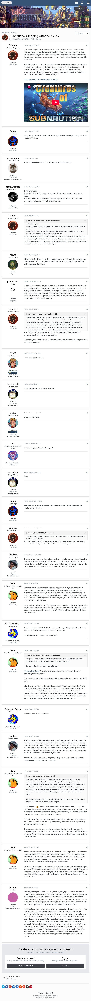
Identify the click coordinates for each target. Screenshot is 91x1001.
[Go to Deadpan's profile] (13, 565)
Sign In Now (65, 965)
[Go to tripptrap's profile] (13, 897)
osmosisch (13, 384)
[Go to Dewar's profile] (13, 141)
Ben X (13, 353)
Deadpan (13, 554)
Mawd (13, 254)
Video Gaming (36, 39)
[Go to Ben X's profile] (13, 363)
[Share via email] (27, 986)
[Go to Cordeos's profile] (5, 37)
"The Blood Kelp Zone (31, 671)
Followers (80, 33)
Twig (13, 443)
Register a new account (25, 965)
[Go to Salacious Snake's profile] (13, 633)
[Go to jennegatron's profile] (13, 168)
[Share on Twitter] (3, 986)
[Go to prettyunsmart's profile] (13, 197)
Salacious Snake (13, 623)
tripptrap (13, 887)
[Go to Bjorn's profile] (13, 595)
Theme (40, 993)
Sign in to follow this (9, 32)
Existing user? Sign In (64, 9)
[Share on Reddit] (20, 986)
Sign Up (79, 8)
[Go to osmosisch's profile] (13, 394)
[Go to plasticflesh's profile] (13, 291)
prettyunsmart (13, 186)
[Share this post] (87, 45)
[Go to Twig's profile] (13, 456)
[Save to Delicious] (17, 986)
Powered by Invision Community (45, 998)
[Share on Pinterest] (30, 986)
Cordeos (14, 39)
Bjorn (12, 583)
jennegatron (13, 158)
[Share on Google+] (10, 986)
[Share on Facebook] (6, 986)
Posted (31, 45)
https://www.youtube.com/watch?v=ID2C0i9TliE (40, 79)
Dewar (13, 131)
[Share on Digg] (13, 986)
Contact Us (49, 993)
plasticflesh (13, 281)
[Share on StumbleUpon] (23, 986)
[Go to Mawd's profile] (13, 265)
